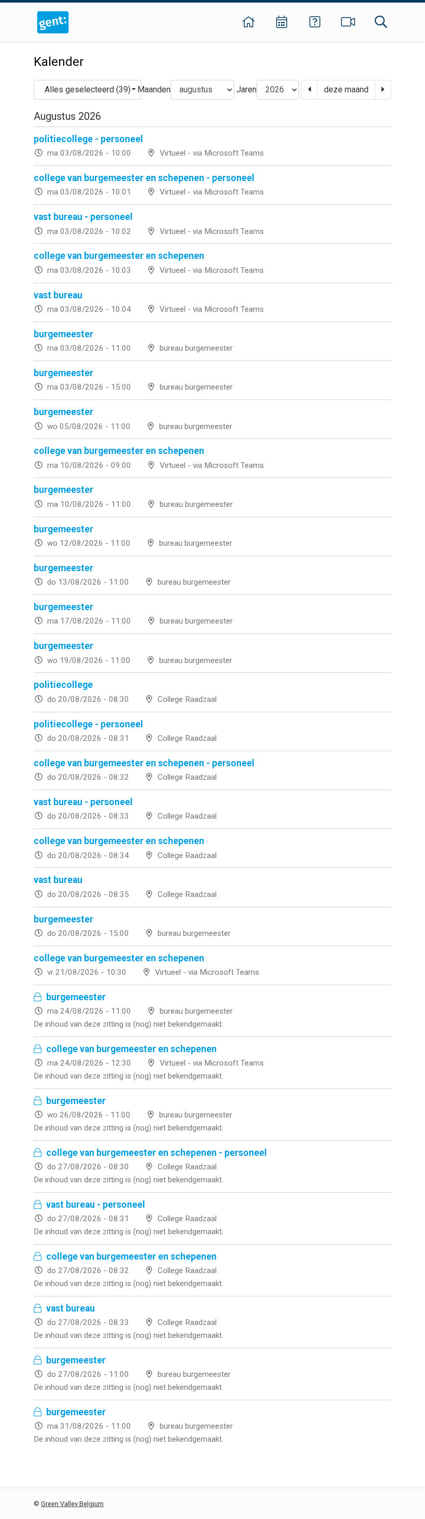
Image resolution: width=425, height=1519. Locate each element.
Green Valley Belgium (72, 1504)
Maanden (154, 89)
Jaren (246, 89)
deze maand (346, 89)
